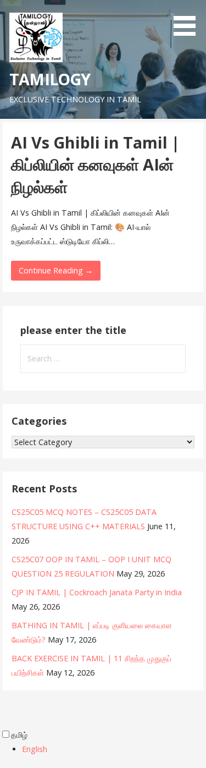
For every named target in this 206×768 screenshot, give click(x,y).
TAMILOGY (49, 79)
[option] (114, 749)
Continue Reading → (56, 270)
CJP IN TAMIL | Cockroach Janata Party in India (97, 592)
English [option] (34, 749)
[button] (188, 20)
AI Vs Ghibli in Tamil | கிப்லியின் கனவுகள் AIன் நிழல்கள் (95, 164)
